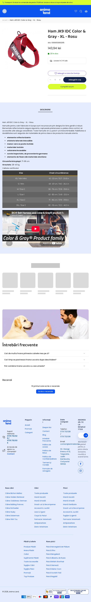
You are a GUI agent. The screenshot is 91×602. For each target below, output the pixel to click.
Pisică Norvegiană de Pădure (58, 547)
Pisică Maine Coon (53, 569)
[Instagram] (80, 470)
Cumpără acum (67, 86)
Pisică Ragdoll (51, 576)
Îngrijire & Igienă (69, 516)
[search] (80, 11)
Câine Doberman (12, 516)
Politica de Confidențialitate (48, 458)
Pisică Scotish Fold (53, 573)
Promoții (28, 429)
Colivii (26, 554)
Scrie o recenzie (45, 391)
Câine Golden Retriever (14, 497)
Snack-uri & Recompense (45, 504)
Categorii (28, 432)
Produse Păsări (30, 547)
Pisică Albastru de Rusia (55, 558)
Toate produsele (41, 493)
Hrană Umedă (40, 501)
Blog (44, 435)
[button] (74, 79)
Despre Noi (47, 427)
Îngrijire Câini (29, 565)
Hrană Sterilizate (70, 504)
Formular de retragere (47, 470)
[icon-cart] (86, 11)
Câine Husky (10, 512)
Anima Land (14, 591)
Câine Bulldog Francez (14, 504)
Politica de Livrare (47, 446)
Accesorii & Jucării (41, 508)
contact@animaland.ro (70, 444)
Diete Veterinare (41, 527)
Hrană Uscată (40, 497)
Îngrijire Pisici (29, 569)
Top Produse (29, 576)
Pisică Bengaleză (53, 554)
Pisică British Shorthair (55, 562)
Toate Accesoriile (31, 562)
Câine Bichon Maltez (13, 493)
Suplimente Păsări (31, 558)
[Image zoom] (22, 49)
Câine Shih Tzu (11, 519)
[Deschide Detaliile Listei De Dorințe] (75, 11)
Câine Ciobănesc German (16, 501)
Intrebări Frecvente (47, 440)
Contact (11, 454)
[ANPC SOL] (78, 591)
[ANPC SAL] (55, 591)
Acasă (4, 20)
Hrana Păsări (29, 550)
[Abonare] (86, 435)
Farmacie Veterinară (42, 519)
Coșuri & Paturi (40, 516)
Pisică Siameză (52, 565)
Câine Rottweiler (12, 508)
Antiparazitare (40, 523)
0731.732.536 (65, 436)
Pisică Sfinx (50, 550)
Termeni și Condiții (47, 464)
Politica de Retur (47, 452)
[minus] (50, 79)
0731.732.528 (65, 431)
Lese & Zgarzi (39, 512)
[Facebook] (80, 463)
